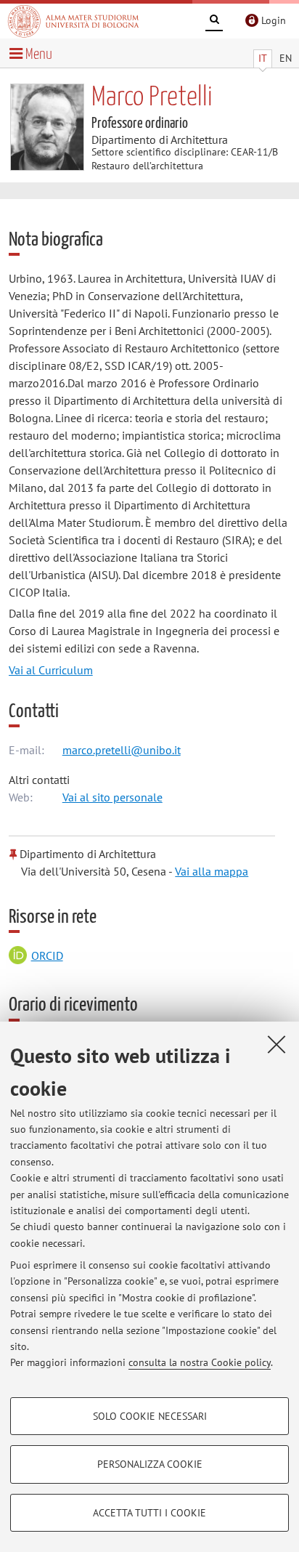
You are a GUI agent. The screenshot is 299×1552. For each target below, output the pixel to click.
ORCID (47, 955)
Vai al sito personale (112, 797)
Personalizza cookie (149, 1464)
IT (262, 58)
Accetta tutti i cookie (149, 1512)
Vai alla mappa (211, 871)
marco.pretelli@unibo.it (121, 750)
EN (285, 58)
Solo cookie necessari (150, 1416)
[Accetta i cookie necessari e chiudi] (276, 1044)
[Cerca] (214, 21)
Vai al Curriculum (51, 670)
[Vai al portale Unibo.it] (73, 21)
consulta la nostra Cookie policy (199, 1362)
